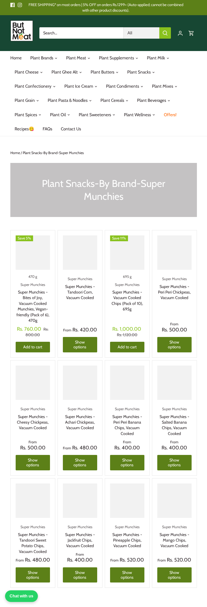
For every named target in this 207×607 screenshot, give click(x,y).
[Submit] (165, 33)
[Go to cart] (191, 33)
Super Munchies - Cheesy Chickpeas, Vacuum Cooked (32, 418)
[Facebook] (12, 5)
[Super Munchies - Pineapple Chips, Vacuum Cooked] (127, 500)
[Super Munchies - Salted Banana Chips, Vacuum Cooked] (174, 383)
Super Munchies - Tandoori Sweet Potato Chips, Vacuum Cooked (33, 539)
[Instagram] (20, 5)
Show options (79, 344)
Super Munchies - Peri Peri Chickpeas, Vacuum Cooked (174, 288)
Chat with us (21, 596)
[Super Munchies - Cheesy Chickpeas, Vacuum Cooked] (33, 383)
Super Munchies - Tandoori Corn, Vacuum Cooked (80, 288)
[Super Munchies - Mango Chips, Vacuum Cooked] (174, 500)
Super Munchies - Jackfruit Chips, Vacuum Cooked (80, 536)
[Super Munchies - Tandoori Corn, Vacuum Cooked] (80, 252)
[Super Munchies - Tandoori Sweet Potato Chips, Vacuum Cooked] (33, 500)
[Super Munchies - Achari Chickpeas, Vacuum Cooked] (80, 383)
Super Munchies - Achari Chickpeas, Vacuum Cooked (80, 418)
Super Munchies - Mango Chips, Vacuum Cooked (174, 536)
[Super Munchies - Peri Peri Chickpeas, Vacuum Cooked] (174, 252)
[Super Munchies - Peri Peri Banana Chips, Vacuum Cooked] (127, 383)
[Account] (180, 33)
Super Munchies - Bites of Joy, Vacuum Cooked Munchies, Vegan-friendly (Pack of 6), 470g (32, 302)
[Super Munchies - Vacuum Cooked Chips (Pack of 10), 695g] (127, 252)
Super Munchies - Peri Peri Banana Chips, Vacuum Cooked (127, 421)
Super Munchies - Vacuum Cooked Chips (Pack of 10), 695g (127, 297)
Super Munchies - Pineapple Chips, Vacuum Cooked (127, 536)
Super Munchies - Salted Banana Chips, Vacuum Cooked (174, 421)
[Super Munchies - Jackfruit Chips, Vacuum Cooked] (80, 500)
